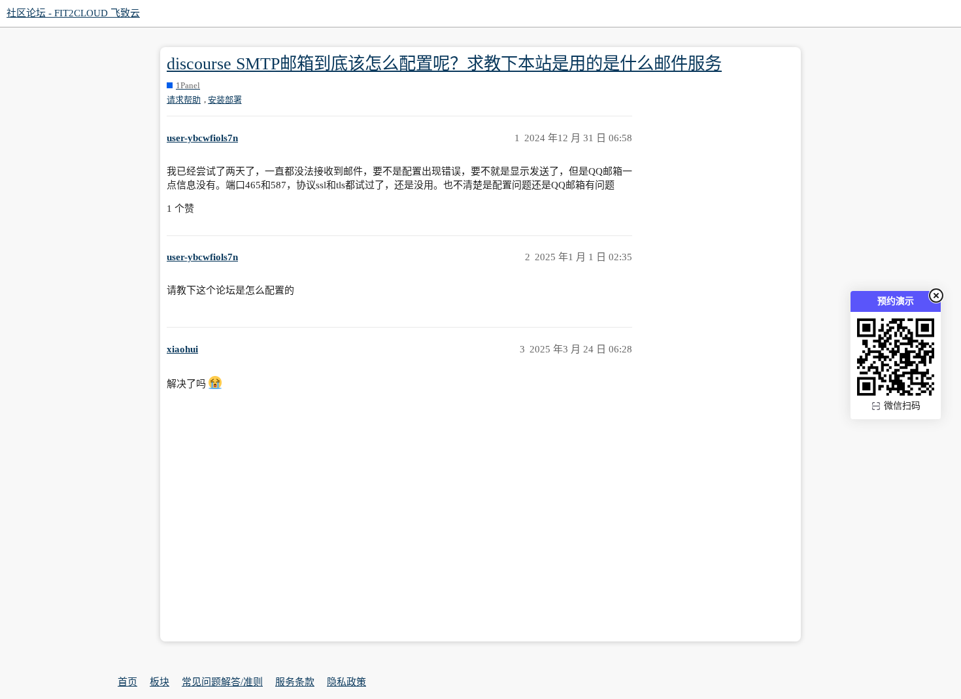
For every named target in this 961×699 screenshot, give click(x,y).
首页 (127, 682)
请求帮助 (184, 100)
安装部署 (225, 100)
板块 (159, 682)
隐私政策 (346, 682)
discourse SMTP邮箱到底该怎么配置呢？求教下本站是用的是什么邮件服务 (444, 63)
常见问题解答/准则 (222, 682)
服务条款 (294, 682)
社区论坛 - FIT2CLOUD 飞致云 (73, 13)
